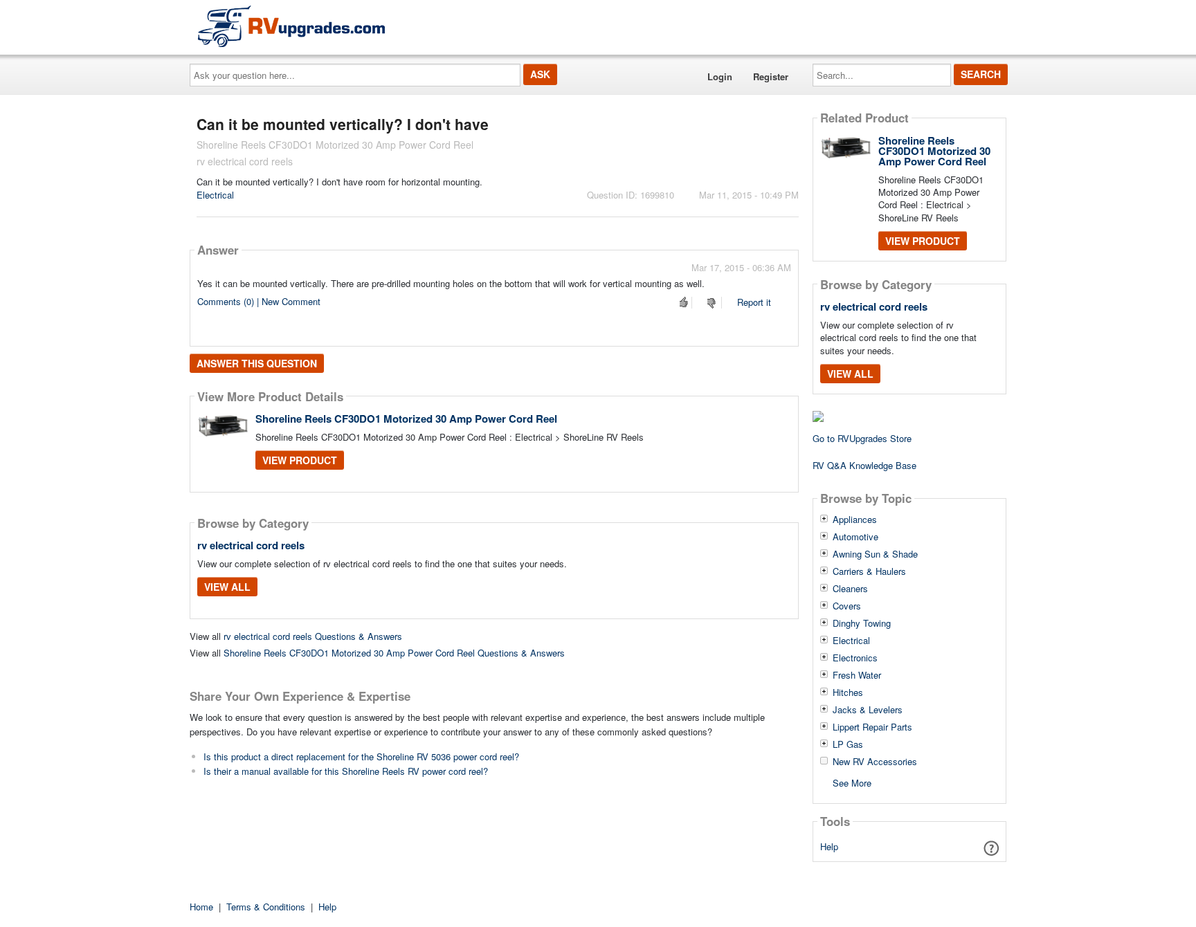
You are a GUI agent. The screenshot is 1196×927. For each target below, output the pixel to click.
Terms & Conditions (265, 906)
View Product (299, 460)
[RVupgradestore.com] (291, 26)
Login (719, 76)
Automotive (855, 537)
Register (770, 76)
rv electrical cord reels (251, 545)
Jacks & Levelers (868, 710)
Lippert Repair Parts (872, 727)
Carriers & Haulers (869, 571)
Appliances (855, 519)
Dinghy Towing (862, 623)
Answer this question (257, 363)
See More (852, 782)
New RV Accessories (875, 762)
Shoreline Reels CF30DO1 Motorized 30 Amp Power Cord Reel (406, 418)
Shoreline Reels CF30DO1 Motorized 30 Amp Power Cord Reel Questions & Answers (394, 652)
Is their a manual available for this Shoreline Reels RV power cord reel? (345, 771)
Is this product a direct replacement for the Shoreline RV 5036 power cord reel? (361, 756)
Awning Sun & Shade (875, 554)
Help (829, 846)
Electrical (215, 194)
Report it (754, 301)
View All (227, 587)
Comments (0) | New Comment (258, 301)
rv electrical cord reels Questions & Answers (313, 636)
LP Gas (848, 744)
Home (201, 906)
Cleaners (850, 589)
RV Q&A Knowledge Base (864, 465)
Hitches (848, 692)
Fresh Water (857, 675)
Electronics (855, 658)
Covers (847, 606)
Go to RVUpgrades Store (862, 438)
